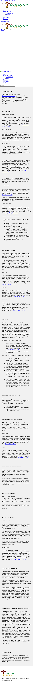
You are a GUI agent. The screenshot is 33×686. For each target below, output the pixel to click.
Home (2, 30)
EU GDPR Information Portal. (18, 559)
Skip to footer (11, 0)
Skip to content (4, 0)
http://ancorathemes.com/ (8, 96)
